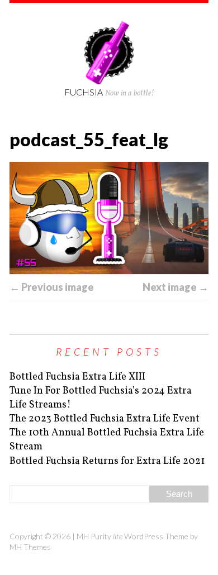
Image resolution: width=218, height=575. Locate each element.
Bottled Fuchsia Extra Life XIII (77, 377)
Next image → (175, 287)
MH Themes (30, 547)
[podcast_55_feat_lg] (109, 218)
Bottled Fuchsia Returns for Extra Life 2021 (107, 461)
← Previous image (52, 287)
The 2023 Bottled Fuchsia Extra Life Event (105, 419)
